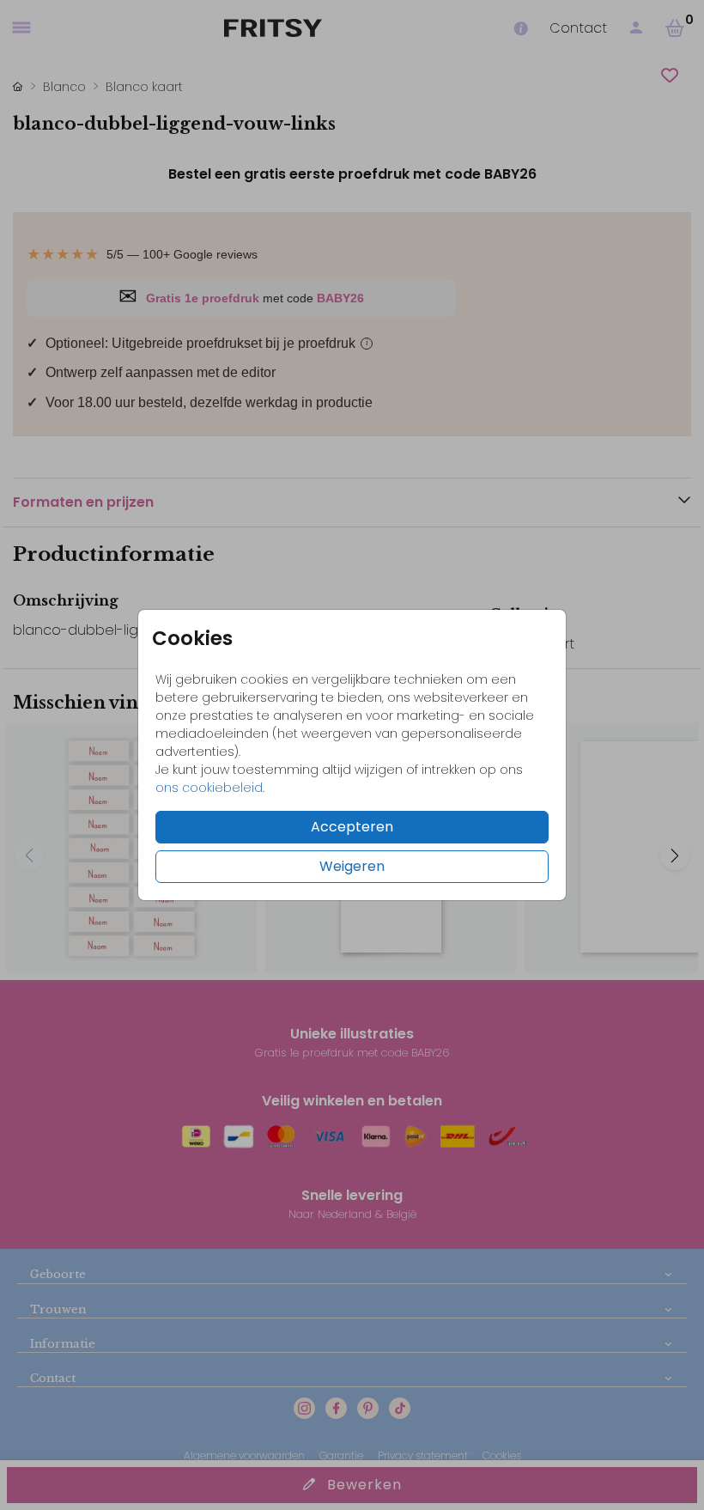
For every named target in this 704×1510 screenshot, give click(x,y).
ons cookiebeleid (209, 787)
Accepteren (352, 827)
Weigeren (352, 866)
